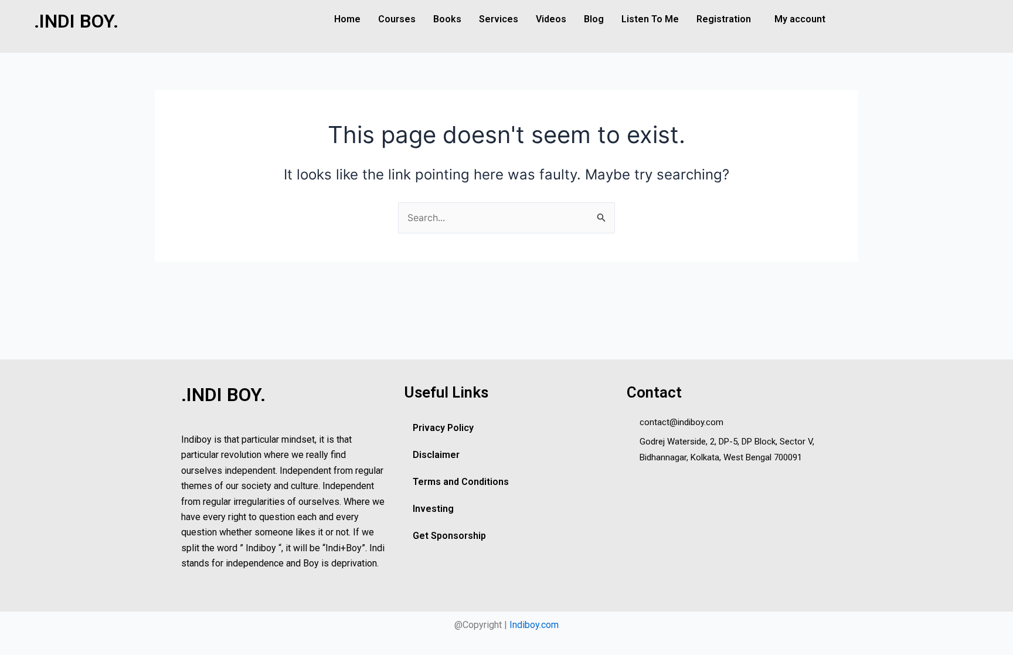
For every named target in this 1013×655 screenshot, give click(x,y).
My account (799, 19)
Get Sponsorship (449, 535)
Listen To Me (650, 19)
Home (347, 19)
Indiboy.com (534, 624)
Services (498, 19)
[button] (727, 19)
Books (447, 19)
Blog (594, 19)
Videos (551, 19)
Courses (397, 19)
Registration (723, 19)
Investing (433, 508)
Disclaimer (436, 454)
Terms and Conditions (461, 481)
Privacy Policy (443, 427)
